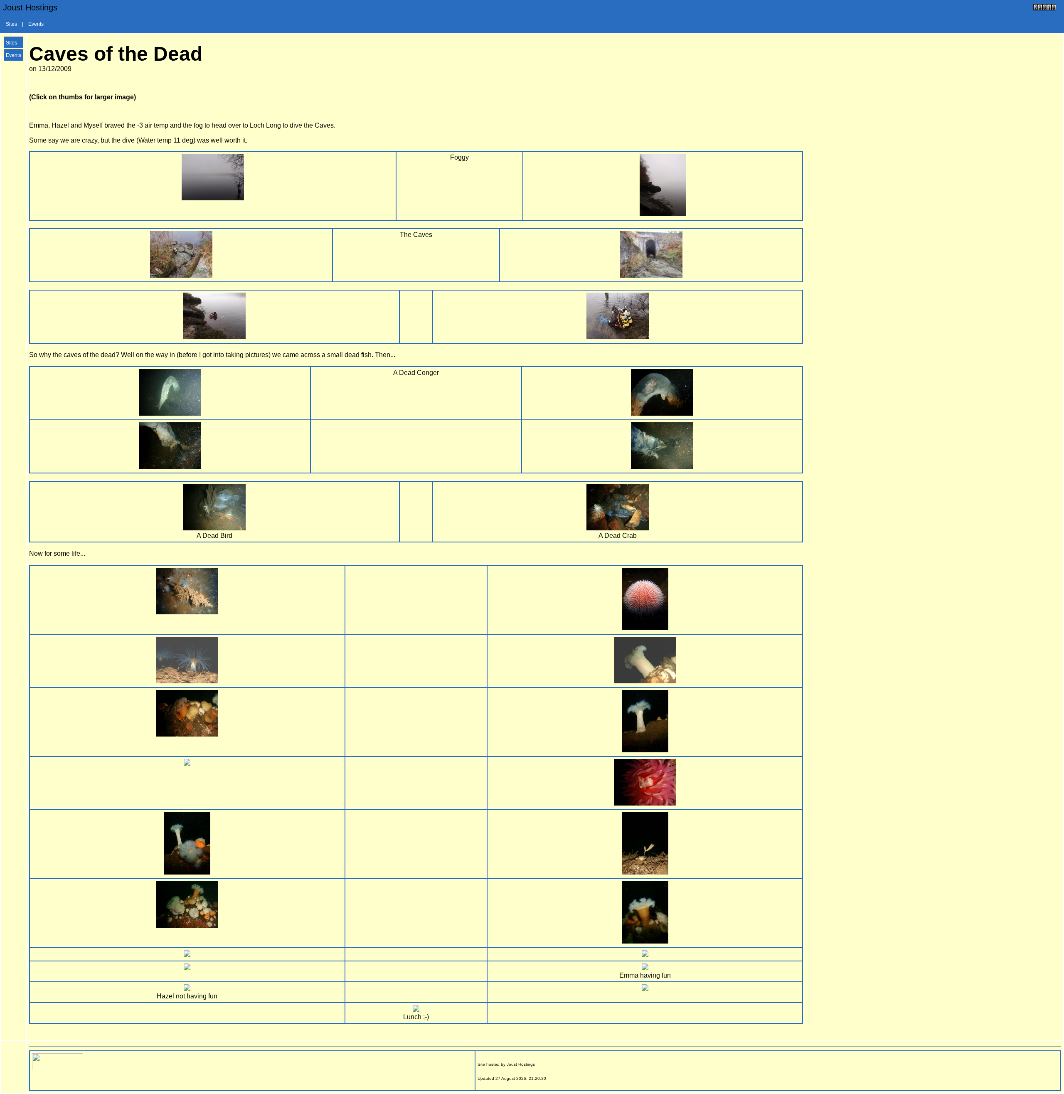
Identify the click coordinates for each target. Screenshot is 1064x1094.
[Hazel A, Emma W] (645, 954)
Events (36, 24)
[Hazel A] (617, 336)
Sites (11, 24)
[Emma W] (214, 336)
